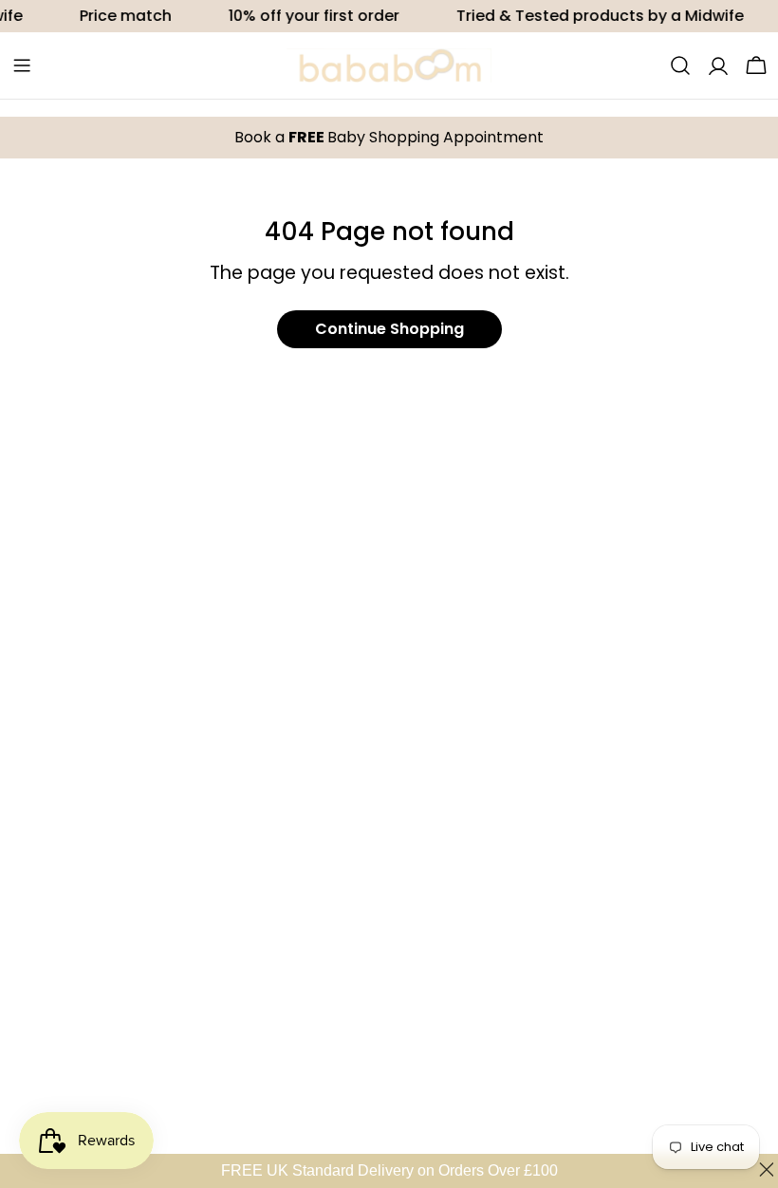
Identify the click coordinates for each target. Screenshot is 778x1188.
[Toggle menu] (22, 65)
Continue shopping (389, 329)
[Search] (680, 65)
